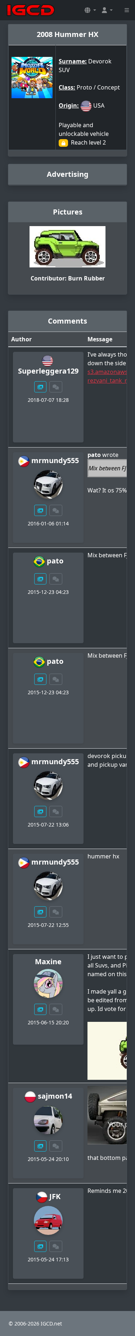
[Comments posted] (55, 386)
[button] (90, 10)
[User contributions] (40, 386)
